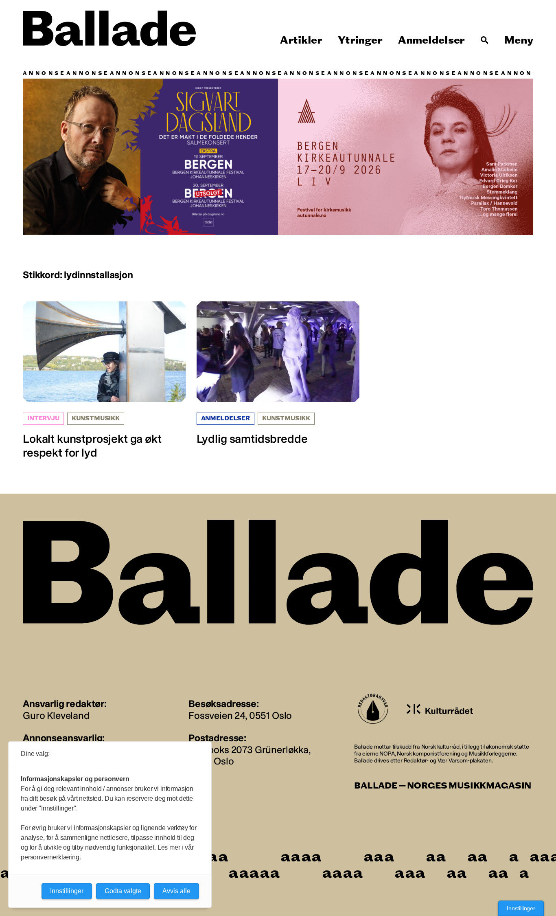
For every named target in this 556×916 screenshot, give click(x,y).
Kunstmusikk (96, 418)
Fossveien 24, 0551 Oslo (240, 715)
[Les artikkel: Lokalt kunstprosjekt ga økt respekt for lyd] (104, 380)
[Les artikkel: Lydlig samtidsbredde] (278, 373)
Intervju (43, 418)
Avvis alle (176, 890)
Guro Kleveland (56, 715)
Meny (518, 40)
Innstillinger (521, 908)
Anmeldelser (431, 40)
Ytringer (360, 40)
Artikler (301, 40)
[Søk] (485, 40)
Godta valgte (123, 890)
